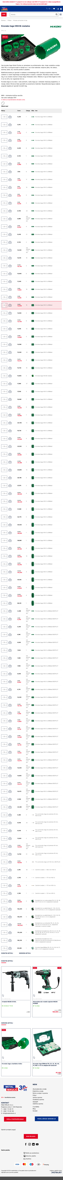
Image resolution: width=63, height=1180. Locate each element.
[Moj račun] (58, 9)
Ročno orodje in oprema (40, 1093)
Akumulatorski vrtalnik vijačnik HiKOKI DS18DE (45, 1002)
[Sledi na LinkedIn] (33, 1144)
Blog (34, 1109)
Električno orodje (38, 1091)
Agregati (35, 1101)
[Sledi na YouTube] (37, 1144)
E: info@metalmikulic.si (8, 1113)
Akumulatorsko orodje (39, 1089)
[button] (61, 9)
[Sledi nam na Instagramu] (29, 1144)
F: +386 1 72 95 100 (7, 1111)
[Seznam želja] (54, 9)
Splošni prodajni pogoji (8, 1129)
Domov (3, 20)
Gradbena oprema (38, 1099)
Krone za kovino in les (20, 20)
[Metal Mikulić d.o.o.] (10, 8)
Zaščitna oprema (38, 1104)
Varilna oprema (37, 1097)
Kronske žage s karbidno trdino (12, 1063)
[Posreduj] (56, 14)
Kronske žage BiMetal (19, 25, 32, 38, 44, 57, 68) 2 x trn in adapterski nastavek (46, 1064)
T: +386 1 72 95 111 (7, 1109)
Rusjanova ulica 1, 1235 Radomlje (11, 1107)
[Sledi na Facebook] (26, 1144)
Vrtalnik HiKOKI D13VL (9, 1002)
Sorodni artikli (25, 953)
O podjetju (36, 1106)
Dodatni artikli (7, 953)
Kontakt (35, 1111)
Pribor (9, 20)
